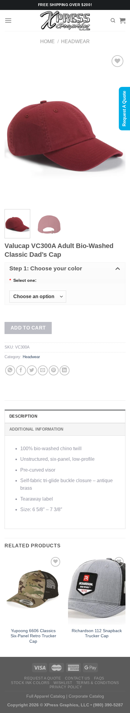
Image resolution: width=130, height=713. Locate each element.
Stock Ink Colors (30, 683)
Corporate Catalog (86, 696)
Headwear (75, 41)
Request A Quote (42, 678)
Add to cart (28, 327)
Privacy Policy (66, 687)
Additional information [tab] (36, 429)
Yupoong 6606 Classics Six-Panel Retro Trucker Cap (33, 636)
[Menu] (8, 20)
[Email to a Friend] (43, 370)
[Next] (115, 129)
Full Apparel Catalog (45, 696)
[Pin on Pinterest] (54, 370)
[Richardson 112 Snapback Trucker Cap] (96, 589)
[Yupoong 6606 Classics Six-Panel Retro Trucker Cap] (33, 589)
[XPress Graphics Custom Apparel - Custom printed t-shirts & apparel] (65, 20)
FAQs (99, 678)
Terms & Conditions (97, 683)
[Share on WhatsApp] (10, 370)
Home (47, 41)
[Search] (113, 20)
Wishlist (63, 683)
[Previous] (14, 129)
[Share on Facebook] (21, 370)
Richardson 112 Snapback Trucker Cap (97, 633)
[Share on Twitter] (32, 370)
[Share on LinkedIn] (65, 370)
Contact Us (77, 678)
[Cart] (122, 20)
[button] (65, 269)
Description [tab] (23, 416)
